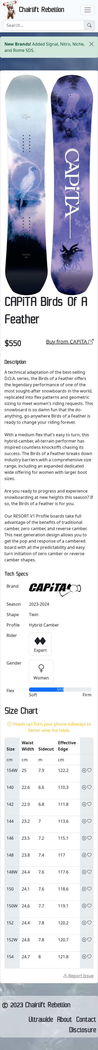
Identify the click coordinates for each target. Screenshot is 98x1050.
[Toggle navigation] (87, 10)
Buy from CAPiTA (67, 341)
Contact (86, 1021)
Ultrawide (40, 1021)
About (64, 1021)
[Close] (91, 44)
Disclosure (82, 1031)
